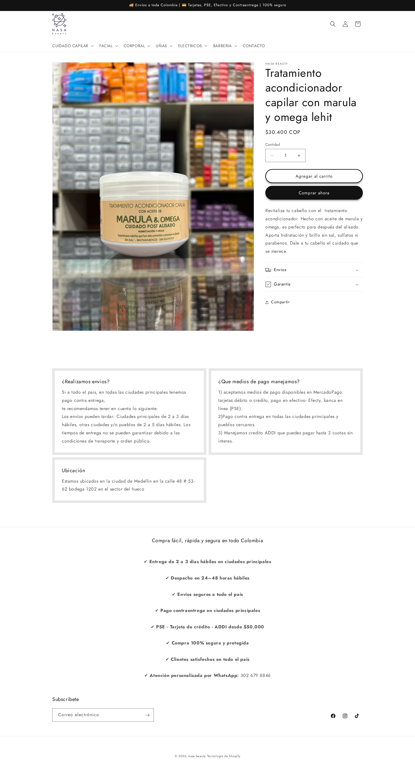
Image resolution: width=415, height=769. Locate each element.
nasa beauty (197, 756)
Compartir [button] (280, 302)
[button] (72, 46)
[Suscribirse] (147, 715)
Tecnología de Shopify (224, 756)
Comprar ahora (314, 193)
